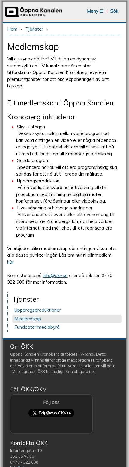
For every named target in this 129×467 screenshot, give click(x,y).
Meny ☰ (95, 11)
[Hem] (33, 16)
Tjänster (34, 29)
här (10, 262)
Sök (114, 11)
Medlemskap (27, 319)
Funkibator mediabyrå (37, 327)
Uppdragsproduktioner (37, 310)
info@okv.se (55, 275)
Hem (12, 29)
